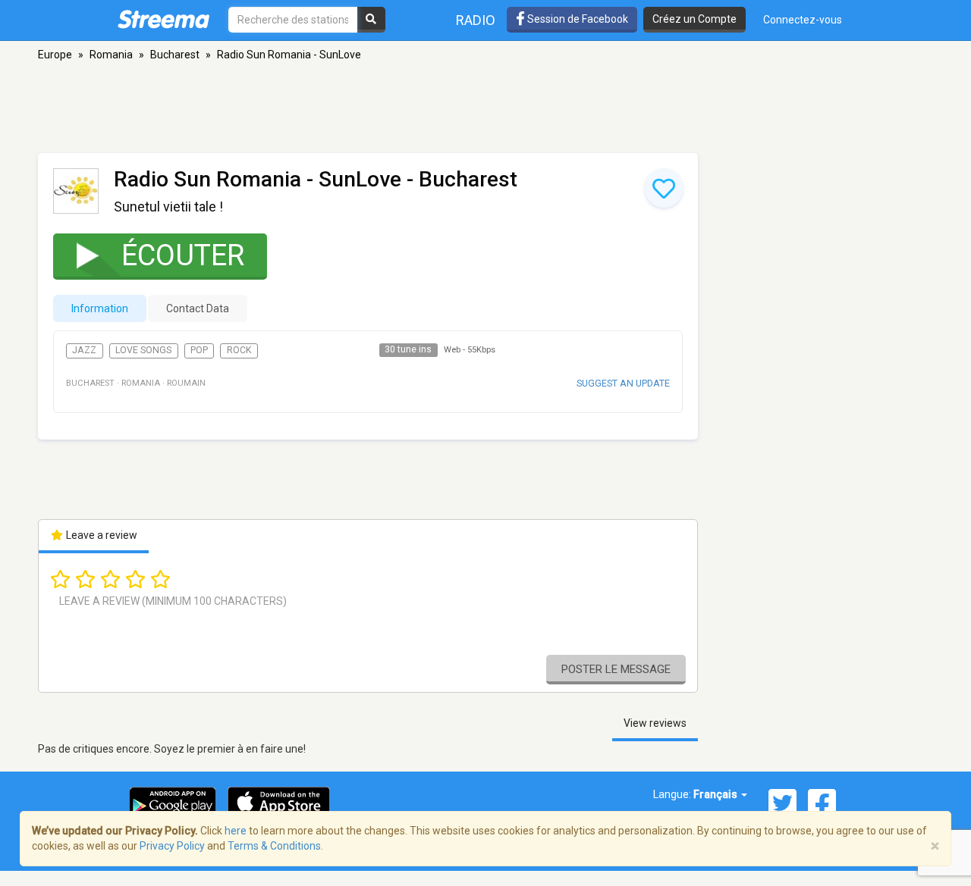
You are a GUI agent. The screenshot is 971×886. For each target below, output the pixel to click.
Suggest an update (623, 383)
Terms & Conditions (274, 846)
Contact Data (197, 308)
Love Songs (143, 350)
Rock (239, 350)
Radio (475, 20)
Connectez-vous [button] (802, 20)
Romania (111, 55)
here (236, 831)
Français (716, 794)
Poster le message (616, 669)
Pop (199, 350)
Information (99, 308)
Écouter (182, 255)
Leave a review (100, 535)
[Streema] (163, 19)
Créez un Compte (694, 19)
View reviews (655, 723)
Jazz (84, 350)
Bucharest (175, 55)
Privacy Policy (172, 846)
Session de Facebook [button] (576, 19)
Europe (55, 55)
